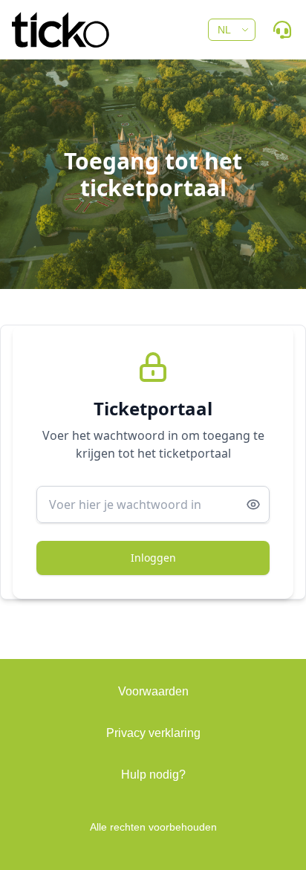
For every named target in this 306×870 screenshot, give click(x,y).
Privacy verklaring (153, 733)
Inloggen (153, 558)
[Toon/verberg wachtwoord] (253, 504)
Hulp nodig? (153, 774)
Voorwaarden (153, 691)
